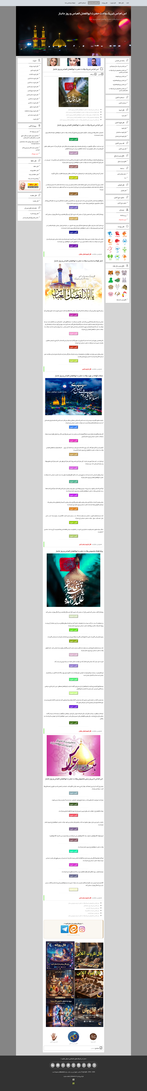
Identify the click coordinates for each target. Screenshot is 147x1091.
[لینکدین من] (53, 1065)
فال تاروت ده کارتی (33, 102)
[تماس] (74, 1065)
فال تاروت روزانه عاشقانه (31, 110)
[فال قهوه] (89, 984)
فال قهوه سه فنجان (121, 132)
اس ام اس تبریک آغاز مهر (92, 908)
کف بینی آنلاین (122, 148)
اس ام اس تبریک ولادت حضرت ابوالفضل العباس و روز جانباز (92, 13)
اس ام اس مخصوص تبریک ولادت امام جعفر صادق (118, 89)
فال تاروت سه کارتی (33, 82)
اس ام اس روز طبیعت (120, 76)
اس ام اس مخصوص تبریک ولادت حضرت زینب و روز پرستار (83, 903)
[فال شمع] (60, 984)
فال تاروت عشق (34, 106)
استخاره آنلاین (82, 2)
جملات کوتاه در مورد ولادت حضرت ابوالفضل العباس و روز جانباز (82, 114)
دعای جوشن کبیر (121, 173)
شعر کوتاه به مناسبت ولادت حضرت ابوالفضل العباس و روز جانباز (82, 112)
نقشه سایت (67, 1076)
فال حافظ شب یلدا (33, 174)
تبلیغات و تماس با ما (70, 2)
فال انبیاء (124, 115)
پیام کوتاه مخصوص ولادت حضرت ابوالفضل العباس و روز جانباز (83, 117)
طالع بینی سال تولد (121, 299)
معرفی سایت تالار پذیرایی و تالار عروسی (31, 148)
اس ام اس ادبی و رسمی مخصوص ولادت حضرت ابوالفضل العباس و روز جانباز (79, 119)
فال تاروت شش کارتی (32, 94)
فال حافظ (121, 2)
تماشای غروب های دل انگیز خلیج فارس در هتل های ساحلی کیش (30, 136)
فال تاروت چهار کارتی (32, 86)
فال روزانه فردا (34, 213)
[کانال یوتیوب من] (58, 1065)
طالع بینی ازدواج (122, 161)
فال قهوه (124, 128)
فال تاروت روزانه (33, 66)
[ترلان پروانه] (73, 62)
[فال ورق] (60, 1013)
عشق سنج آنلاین (122, 203)
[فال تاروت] (89, 956)
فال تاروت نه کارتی (33, 98)
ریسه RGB (123, 215)
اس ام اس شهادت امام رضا (92, 910)
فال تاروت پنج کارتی (33, 90)
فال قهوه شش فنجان (120, 136)
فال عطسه (35, 201)
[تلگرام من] (89, 1065)
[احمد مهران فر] (94, 62)
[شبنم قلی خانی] (53, 62)
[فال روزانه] (60, 956)
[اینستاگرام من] (79, 1065)
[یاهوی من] (94, 1065)
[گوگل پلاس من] (63, 1065)
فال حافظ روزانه (34, 170)
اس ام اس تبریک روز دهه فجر (91, 905)
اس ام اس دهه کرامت (93, 913)
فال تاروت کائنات (33, 74)
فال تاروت (113, 2)
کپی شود (73, 139)
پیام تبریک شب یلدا (33, 178)
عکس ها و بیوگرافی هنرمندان (30, 217)
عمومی (92, 1048)
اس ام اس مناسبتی (94, 2)
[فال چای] (89, 1013)
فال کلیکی (123, 190)
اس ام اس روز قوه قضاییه (119, 80)
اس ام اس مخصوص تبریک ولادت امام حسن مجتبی (118, 71)
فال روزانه (104, 2)
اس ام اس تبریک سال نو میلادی (118, 66)
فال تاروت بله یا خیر (33, 115)
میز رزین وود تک (34, 131)
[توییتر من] (68, 1065)
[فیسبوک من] (84, 1065)
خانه (127, 2)
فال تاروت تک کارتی (33, 78)
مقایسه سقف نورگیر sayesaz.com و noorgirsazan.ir (30, 142)
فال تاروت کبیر (34, 70)
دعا (125, 177)
